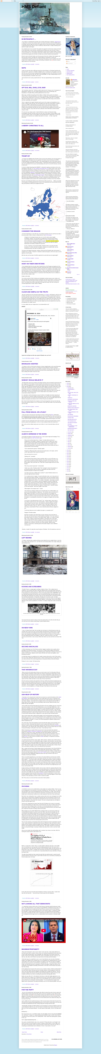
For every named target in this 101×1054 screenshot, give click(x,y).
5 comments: (37, 225)
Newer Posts (24, 1032)
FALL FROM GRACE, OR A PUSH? (34, 412)
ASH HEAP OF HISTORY (30, 694)
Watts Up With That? (71, 243)
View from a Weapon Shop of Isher (71, 280)
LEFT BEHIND (27, 538)
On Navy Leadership (70, 70)
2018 (68, 458)
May (69, 441)
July (69, 438)
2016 (68, 461)
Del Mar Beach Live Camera (70, 279)
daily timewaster (70, 246)
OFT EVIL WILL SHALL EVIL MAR (33, 87)
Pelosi (52, 414)
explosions (32, 172)
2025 (68, 384)
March (69, 444)
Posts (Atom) (29, 1034)
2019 (68, 456)
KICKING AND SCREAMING (31, 586)
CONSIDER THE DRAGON (31, 231)
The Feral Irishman (70, 261)
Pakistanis (57, 725)
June (69, 440)
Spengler (34, 436)
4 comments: (37, 286)
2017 (68, 459)
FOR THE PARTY (28, 990)
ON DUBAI (25, 786)
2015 (68, 463)
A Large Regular (70, 258)
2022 (68, 451)
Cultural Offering (70, 249)
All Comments (70, 63)
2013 (68, 466)
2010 (68, 471)
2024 (68, 386)
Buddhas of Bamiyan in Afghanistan (35, 731)
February (69, 446)
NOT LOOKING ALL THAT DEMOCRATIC (36, 904)
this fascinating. (48, 235)
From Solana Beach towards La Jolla (72, 283)
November (70, 432)
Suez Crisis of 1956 (42, 752)
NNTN (24, 68)
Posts (68, 61)
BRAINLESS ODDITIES (30, 364)
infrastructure (57, 41)
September (70, 435)
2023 (68, 450)
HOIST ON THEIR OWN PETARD (33, 264)
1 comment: (37, 624)
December (70, 387)
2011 (68, 469)
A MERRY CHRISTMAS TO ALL (33, 125)
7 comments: (37, 898)
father (42, 736)
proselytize (41, 773)
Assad (25, 736)
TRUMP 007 (26, 156)
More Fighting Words (70, 74)
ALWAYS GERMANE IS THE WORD (34, 434)
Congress (47, 294)
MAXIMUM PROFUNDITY (30, 949)
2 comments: (37, 120)
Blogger (55, 1045)
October (69, 433)
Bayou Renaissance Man (72, 252)
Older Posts (59, 1032)
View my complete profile (70, 87)
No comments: (37, 150)
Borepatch (69, 271)
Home (42, 1032)
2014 (68, 464)
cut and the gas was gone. (39, 174)
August (69, 436)
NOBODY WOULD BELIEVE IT (32, 380)
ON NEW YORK (27, 628)
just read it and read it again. (36, 437)
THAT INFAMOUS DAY (29, 670)
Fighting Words (69, 73)
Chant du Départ (70, 255)
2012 (68, 467)
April (69, 443)
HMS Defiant (34, 6)
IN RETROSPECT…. (29, 39)
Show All (78, 274)
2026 (68, 383)
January (69, 448)
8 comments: (37, 64)
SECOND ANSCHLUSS (30, 646)
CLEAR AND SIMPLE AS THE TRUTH (35, 292)
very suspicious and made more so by (41, 168)
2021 (68, 453)
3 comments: (37, 688)
